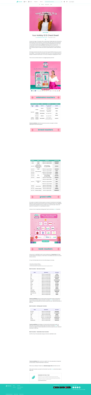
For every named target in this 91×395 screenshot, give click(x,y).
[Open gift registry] (64, 2)
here (55, 209)
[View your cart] (67, 2)
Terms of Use (16, 394)
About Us (18, 385)
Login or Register (71, 1)
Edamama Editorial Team (42, 37)
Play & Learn (45, 32)
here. (84, 389)
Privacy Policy (21, 394)
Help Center (19, 388)
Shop (14, 385)
